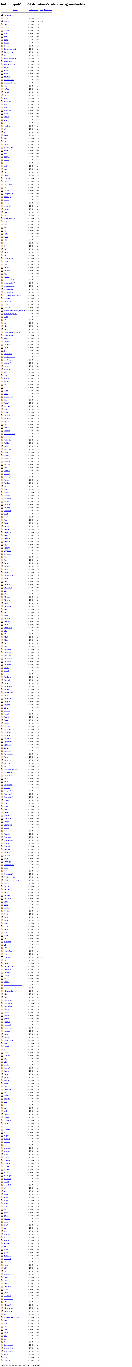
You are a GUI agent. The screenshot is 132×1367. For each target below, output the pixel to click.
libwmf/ (6, 914)
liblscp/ (6, 640)
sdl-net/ (6, 1145)
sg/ (4, 1188)
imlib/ (5, 326)
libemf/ (6, 514)
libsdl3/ (6, 809)
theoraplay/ (7, 1256)
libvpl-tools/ (7, 898)
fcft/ (5, 172)
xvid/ (5, 1336)
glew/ (5, 243)
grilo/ (5, 274)
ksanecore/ (7, 363)
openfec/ (6, 1019)
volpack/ (6, 1302)
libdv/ (5, 489)
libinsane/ (7, 597)
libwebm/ (7, 908)
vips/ (5, 1283)
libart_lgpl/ (7, 406)
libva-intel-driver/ (9, 877)
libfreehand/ (7, 541)
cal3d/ (6, 98)
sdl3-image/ (7, 1176)
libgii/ (5, 560)
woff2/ (6, 1320)
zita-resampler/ (8, 1351)
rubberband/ (7, 1129)
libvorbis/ (7, 895)
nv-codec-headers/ (9, 988)
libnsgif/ (6, 714)
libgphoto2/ (7, 566)
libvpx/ (6, 905)
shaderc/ (6, 1194)
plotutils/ (6, 1065)
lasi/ (5, 372)
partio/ (6, 1052)
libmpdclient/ (8, 686)
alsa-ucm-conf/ (8, 52)
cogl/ (5, 120)
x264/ (5, 1326)
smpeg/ (6, 1200)
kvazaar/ (6, 366)
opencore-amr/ (8, 1006)
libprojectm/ (7, 763)
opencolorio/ (8, 1003)
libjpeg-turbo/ (8, 606)
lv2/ (5, 945)
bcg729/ (6, 89)
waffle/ (6, 1314)
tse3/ (5, 1268)
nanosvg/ (6, 975)
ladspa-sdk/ (7, 369)
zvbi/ (5, 1357)
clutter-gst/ (7, 107)
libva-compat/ (8, 874)
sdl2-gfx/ (6, 1157)
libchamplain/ (8, 449)
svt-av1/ (6, 1240)
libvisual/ (6, 889)
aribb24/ (6, 67)
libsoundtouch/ (8, 840)
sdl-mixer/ (7, 1142)
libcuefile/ (7, 461)
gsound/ (6, 277)
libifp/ (5, 591)
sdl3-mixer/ (7, 1179)
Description (48, 10)
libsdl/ (6, 803)
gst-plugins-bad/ (9, 280)
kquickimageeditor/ (10, 360)
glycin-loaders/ (8, 258)
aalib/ (5, 33)
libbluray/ (7, 418)
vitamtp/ (6, 1289)
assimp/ (6, 70)
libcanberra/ (7, 437)
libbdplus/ (7, 415)
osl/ (5, 1049)
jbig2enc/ (7, 344)
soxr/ (5, 1209)
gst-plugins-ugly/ (9, 289)
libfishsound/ (8, 532)
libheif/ (6, 578)
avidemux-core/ (9, 80)
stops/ (5, 1231)
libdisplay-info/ (8, 477)
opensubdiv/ (8, 1037)
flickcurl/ (6, 190)
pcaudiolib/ (7, 1055)
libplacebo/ (7, 751)
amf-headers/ (8, 61)
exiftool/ (6, 160)
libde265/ (7, 471)
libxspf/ (6, 923)
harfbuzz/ (7, 307)
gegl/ (5, 230)
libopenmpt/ (7, 732)
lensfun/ (6, 378)
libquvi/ (6, 778)
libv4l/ (6, 871)
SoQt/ (5, 24)
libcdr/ (6, 446)
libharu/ (6, 572)
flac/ (5, 187)
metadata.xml (8, 957)
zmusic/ (6, 1354)
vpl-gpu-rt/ (7, 1305)
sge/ (5, 1191)
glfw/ (5, 246)
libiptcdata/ (7, 600)
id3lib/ (6, 320)
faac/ (5, 163)
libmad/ (6, 646)
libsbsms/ (7, 800)
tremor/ (6, 1265)
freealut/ (6, 200)
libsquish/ (7, 846)
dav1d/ (6, 135)
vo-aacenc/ (7, 1296)
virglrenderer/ (8, 1286)
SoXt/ (5, 27)
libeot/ (6, 517)
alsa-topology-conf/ (10, 49)
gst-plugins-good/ (9, 286)
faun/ (5, 169)
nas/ (5, 979)
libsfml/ (6, 812)
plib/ (5, 1062)
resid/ (5, 1111)
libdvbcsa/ (7, 492)
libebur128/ (7, 511)
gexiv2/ (6, 234)
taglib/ (6, 1249)
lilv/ (5, 939)
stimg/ (6, 1225)
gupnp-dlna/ (7, 301)
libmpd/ (6, 683)
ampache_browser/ (10, 64)
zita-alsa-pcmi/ (8, 1345)
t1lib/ (5, 1246)
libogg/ (6, 720)
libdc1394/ (7, 464)
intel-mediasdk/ (9, 335)
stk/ (5, 1228)
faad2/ (6, 166)
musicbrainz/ (8, 969)
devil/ (5, 138)
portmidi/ (6, 1080)
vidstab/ (6, 1277)
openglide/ (7, 1022)
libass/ (6, 409)
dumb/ (6, 144)
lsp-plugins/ (7, 942)
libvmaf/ (6, 892)
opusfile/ (6, 1046)
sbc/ (5, 1132)
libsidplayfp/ (8, 825)
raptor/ (6, 1105)
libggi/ (6, 544)
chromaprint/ (8, 101)
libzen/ (6, 932)
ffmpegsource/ (8, 178)
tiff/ (5, 1262)
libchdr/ (6, 452)
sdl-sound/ (7, 1151)
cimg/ (5, 104)
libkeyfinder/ (8, 618)
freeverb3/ (7, 212)
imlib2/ (6, 329)
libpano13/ (7, 745)
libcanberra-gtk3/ (9, 434)
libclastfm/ (7, 455)
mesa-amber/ (8, 951)
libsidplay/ (7, 822)
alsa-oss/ (6, 46)
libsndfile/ (7, 834)
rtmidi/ (6, 1126)
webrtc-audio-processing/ (12, 1317)
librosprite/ (7, 791)
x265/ (5, 1329)
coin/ (5, 123)
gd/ (5, 227)
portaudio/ (7, 1077)
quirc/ (5, 1102)
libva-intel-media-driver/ (11, 880)
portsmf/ (6, 1083)
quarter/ (6, 1096)
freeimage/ (7, 206)
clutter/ (6, 114)
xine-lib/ (6, 1333)
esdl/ (5, 154)
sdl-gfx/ (6, 1136)
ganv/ (5, 221)
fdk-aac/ (6, 175)
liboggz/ (6, 723)
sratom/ (6, 1222)
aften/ (5, 37)
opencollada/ (8, 1000)
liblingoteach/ (8, 628)
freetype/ (6, 209)
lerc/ (5, 384)
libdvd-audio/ (8, 498)
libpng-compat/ (8, 754)
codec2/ (6, 117)
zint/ (5, 1342)
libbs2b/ (6, 421)
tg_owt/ (6, 1253)
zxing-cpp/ (7, 1360)
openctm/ (7, 1009)
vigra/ (5, 1280)
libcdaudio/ (7, 440)
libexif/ (6, 523)
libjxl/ (5, 612)
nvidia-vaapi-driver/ (10, 991)
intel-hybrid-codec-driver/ (12, 332)
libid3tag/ (7, 585)
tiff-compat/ (7, 1259)
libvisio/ (6, 886)
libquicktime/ (8, 772)
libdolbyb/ (7, 483)
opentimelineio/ (9, 1040)
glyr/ (5, 264)
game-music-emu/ (9, 218)
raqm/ (5, 1108)
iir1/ (5, 323)
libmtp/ (6, 695)
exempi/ (6, 157)
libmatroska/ (8, 652)
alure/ (5, 55)
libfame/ (6, 526)
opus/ (5, 1043)
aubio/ (6, 73)
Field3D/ (6, 18)
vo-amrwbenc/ (8, 1299)
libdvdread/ (7, 508)
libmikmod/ (7, 665)
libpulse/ (6, 766)
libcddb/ (6, 443)
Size (41, 10)
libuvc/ (6, 868)
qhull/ (5, 1092)
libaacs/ (6, 394)
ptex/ (5, 1086)
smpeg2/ (6, 1203)
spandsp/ (6, 1212)
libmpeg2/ (7, 689)
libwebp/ (6, 911)
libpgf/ (6, 748)
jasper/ (6, 338)
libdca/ (6, 468)
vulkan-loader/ (8, 1311)
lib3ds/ (6, 387)
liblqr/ (5, 634)
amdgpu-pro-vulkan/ (10, 58)
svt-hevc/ (6, 1243)
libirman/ (6, 603)
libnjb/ (6, 708)
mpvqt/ (6, 963)
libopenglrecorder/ (9, 729)
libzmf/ (6, 935)
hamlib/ (6, 304)
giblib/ (6, 237)
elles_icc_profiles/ (9, 147)
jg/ (4, 351)
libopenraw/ (7, 735)
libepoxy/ (7, 520)
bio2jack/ (7, 92)
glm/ (5, 249)
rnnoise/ (6, 1117)
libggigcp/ (7, 548)
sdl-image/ (7, 1139)
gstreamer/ (7, 298)
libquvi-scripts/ (8, 775)
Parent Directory (9, 15)
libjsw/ (6, 609)
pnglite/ (6, 1074)
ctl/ (5, 129)
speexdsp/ (7, 1219)
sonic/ (5, 1206)
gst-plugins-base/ (9, 283)
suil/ (5, 1237)
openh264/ (7, 1025)
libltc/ (5, 643)
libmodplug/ (7, 674)
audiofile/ (7, 77)
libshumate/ (7, 818)
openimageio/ (8, 1028)
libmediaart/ (7, 655)
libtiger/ (6, 858)
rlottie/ (6, 1114)
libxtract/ (6, 926)
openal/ (6, 997)
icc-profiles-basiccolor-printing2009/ (15, 311)
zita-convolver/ (8, 1348)
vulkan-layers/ (8, 1308)
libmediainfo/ (8, 658)
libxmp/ (6, 920)
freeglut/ (6, 203)
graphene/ (7, 271)
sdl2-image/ (7, 1160)
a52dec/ (6, 30)
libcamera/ (7, 431)
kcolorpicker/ (8, 354)
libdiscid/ (6, 474)
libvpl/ (6, 902)
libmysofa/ (7, 705)
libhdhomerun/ (8, 575)
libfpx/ (6, 535)
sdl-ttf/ (6, 1154)
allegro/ (6, 40)
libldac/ (6, 625)
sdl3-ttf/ (6, 1182)
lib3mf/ (6, 391)
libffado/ (6, 529)
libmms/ (6, 668)
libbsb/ (6, 424)
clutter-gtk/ (7, 110)
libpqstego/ (7, 760)
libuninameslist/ (9, 865)
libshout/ (6, 815)
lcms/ (5, 375)
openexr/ (6, 1015)
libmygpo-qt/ (8, 698)
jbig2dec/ (7, 341)
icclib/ (6, 317)
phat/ (5, 1059)
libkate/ (6, 615)
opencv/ (6, 1012)
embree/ (6, 150)
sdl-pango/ (7, 1148)
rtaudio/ (6, 1123)
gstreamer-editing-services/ (12, 295)
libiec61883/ (8, 588)
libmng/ (6, 671)
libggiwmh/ (7, 554)
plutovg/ (6, 1071)
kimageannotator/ (9, 357)
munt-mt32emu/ (9, 966)
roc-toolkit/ (7, 1120)
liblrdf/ (6, 637)
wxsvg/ (6, 1323)
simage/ (6, 1197)
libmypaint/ (7, 701)
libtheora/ (7, 855)
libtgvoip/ (7, 852)
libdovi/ (6, 486)
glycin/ (6, 261)
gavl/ (5, 224)
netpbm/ (6, 982)
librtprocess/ (7, 794)
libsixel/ (6, 828)
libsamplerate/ (8, 797)
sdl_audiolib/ (8, 1185)
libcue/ (6, 458)
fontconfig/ (7, 197)
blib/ (5, 95)
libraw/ (6, 782)
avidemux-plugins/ (10, 83)
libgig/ (6, 557)
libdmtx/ (6, 480)
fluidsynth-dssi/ (9, 194)
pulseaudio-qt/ (8, 1089)
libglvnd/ (6, 563)
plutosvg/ (7, 1068)
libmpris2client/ (9, 692)
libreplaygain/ (8, 785)
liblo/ (5, 631)
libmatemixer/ (8, 649)
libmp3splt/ (7, 677)
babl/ (5, 86)
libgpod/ (6, 569)
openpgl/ (6, 1034)
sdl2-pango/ (7, 1169)
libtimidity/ (7, 862)
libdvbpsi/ (7, 495)
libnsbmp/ (7, 711)
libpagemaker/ (8, 742)
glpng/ (6, 252)
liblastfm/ (7, 621)
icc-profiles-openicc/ (10, 314)
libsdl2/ (6, 806)
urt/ (5, 1271)
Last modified (33, 10)
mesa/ (5, 954)
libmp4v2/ (7, 680)
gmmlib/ (6, 267)
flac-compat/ (8, 184)
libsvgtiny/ (7, 849)
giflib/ (5, 240)
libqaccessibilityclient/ (11, 769)
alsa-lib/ (6, 43)
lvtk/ (5, 948)
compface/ (7, 126)
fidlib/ (5, 181)
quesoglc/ (7, 1099)
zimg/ (5, 1339)
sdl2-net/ (6, 1166)
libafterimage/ (8, 397)
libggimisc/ (7, 551)
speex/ (6, 1216)
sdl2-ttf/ (6, 1172)
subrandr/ (7, 1234)
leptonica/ (7, 381)
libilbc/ (6, 594)
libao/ (5, 400)
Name (15, 10)
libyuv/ (6, 929)
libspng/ (6, 843)
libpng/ (6, 757)
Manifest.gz (7, 21)
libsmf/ (6, 831)
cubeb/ (6, 132)
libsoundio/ (7, 837)
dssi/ (5, 141)
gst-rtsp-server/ (8, 292)
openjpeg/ (7, 1031)
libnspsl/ (6, 717)
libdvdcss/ (7, 501)
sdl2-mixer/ (7, 1163)
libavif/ (6, 412)
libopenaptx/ (8, 726)
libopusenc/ (7, 738)
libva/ (5, 883)
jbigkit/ (6, 347)
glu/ (5, 255)
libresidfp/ (7, 788)
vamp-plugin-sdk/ (9, 1274)
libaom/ (6, 403)
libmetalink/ (7, 661)
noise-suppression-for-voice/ (13, 985)
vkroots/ (6, 1293)
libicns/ (6, 581)
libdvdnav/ (7, 504)
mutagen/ (7, 972)
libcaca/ (6, 428)
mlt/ (5, 960)
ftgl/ (5, 215)
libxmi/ (6, 917)
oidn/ (5, 994)
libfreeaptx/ (7, 538)
